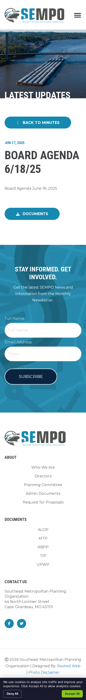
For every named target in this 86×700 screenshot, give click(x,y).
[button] (38, 123)
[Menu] (77, 15)
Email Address (20, 342)
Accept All (72, 693)
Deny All (12, 693)
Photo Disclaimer (44, 672)
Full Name (14, 318)
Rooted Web (68, 666)
